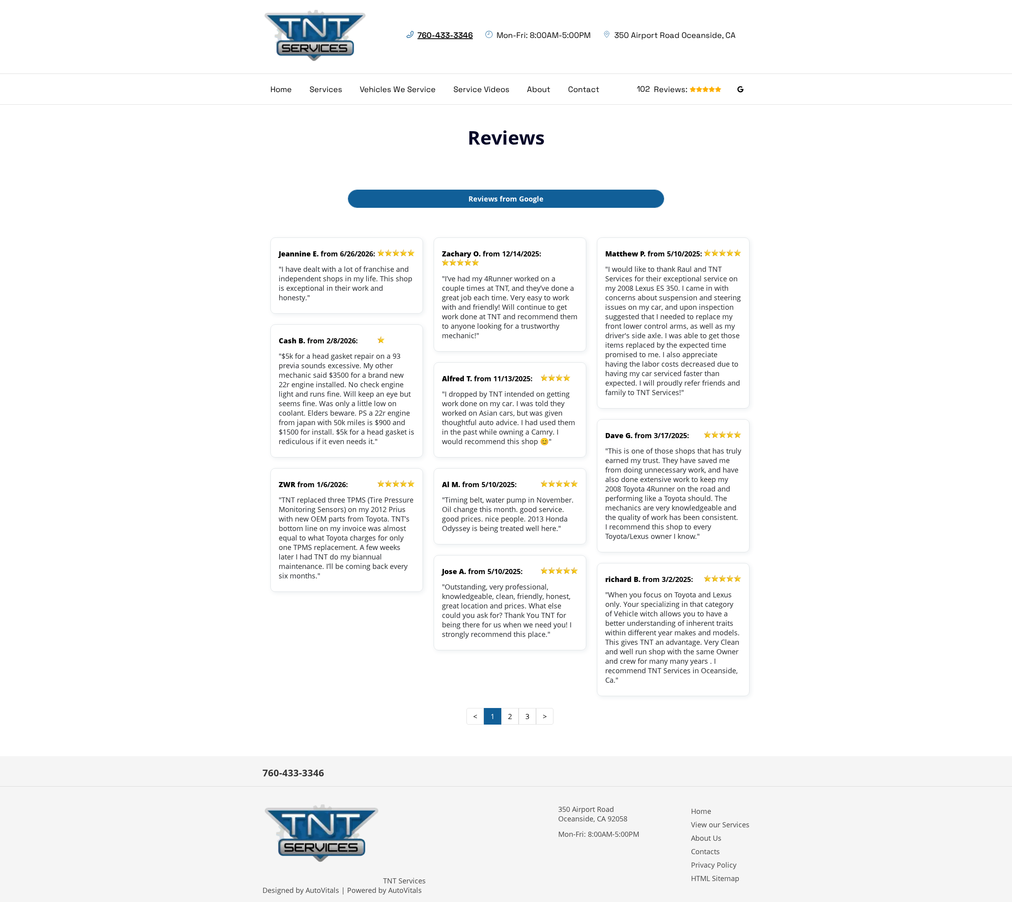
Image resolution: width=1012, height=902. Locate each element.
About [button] (538, 89)
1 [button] (493, 716)
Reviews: (662, 89)
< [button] (475, 716)
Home (281, 89)
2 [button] (510, 716)
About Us (706, 838)
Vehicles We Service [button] (398, 89)
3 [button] (527, 716)
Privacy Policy (713, 865)
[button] (740, 88)
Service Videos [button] (481, 89)
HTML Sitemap (715, 878)
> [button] (545, 716)
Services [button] (326, 89)
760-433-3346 (293, 772)
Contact (583, 89)
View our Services (720, 824)
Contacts (705, 851)
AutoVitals (322, 890)
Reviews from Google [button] (506, 198)
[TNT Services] (315, 37)
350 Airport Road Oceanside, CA (675, 35)
